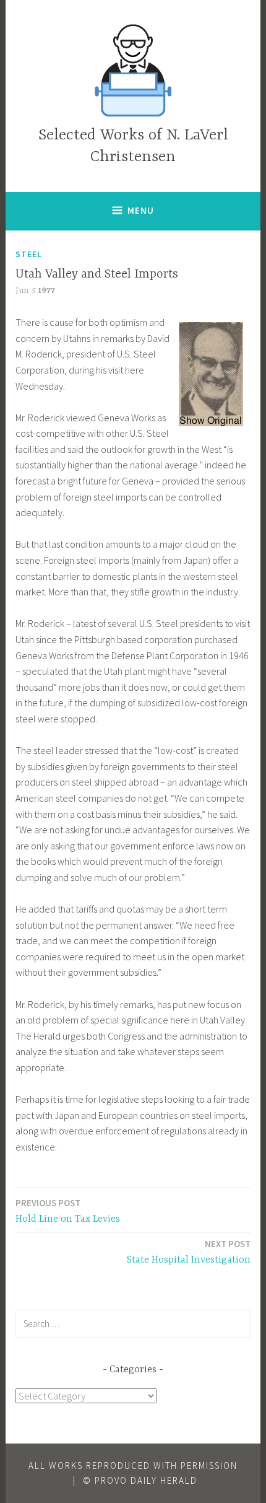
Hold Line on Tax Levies (67, 1211)
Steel (28, 254)
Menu (140, 210)
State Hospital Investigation (189, 1252)
